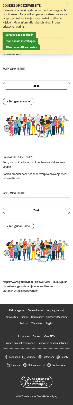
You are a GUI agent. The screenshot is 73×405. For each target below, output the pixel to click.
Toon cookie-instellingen (20, 41)
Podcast (24, 323)
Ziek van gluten (17, 310)
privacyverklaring (13, 26)
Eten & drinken (35, 310)
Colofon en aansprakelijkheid (53, 343)
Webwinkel (37, 323)
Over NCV (49, 336)
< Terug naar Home (18, 101)
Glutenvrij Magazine (57, 317)
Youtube (31, 357)
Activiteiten (11, 317)
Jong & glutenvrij (55, 310)
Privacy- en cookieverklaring (20, 343)
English (49, 323)
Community (37, 317)
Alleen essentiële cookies (21, 47)
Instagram (48, 357)
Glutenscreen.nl (36, 365)
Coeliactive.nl (59, 365)
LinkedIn (16, 365)
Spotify (64, 357)
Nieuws (25, 317)
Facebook (14, 357)
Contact (37, 336)
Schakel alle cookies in (19, 35)
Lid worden (24, 336)
